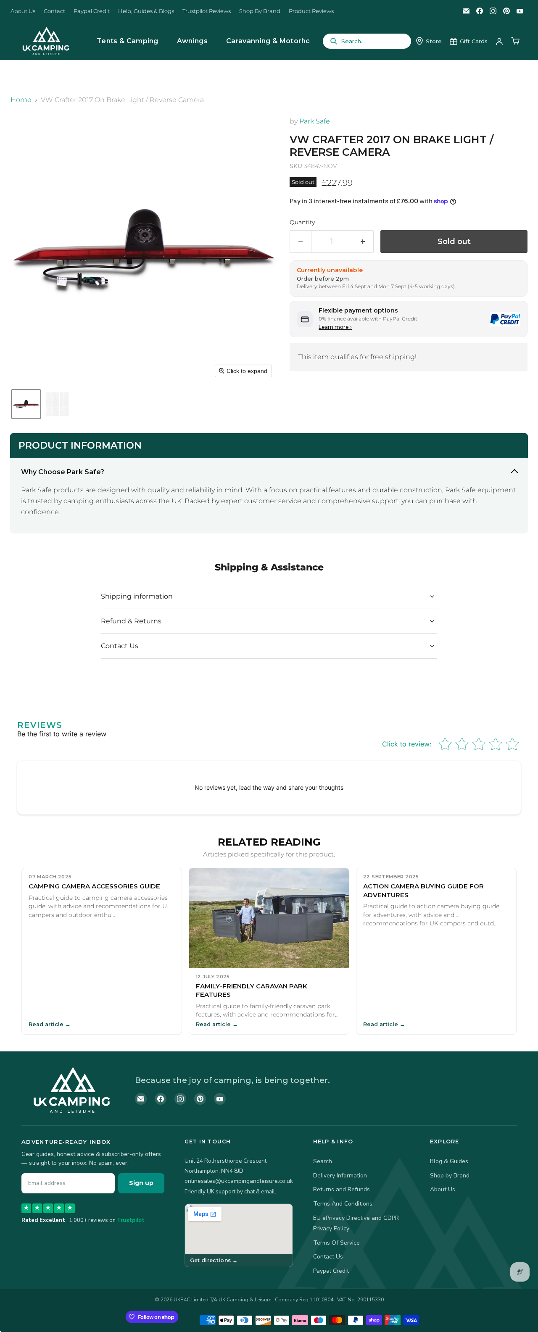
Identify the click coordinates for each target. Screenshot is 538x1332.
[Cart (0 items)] (515, 41)
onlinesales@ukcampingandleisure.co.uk (239, 1181)
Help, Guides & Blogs (146, 11)
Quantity (302, 222)
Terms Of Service (336, 1243)
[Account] (499, 41)
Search (322, 1161)
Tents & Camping (127, 41)
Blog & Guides (449, 1161)
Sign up (141, 1183)
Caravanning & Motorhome (274, 41)
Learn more (335, 327)
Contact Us (328, 1257)
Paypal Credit (92, 11)
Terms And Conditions (342, 1204)
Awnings (192, 41)
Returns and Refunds (341, 1189)
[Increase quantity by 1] (363, 241)
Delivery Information (340, 1176)
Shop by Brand (449, 1176)
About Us (23, 11)
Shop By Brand (259, 11)
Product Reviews (311, 11)
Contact (54, 11)
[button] (26, 404)
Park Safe (314, 121)
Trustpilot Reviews (206, 11)
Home (21, 100)
